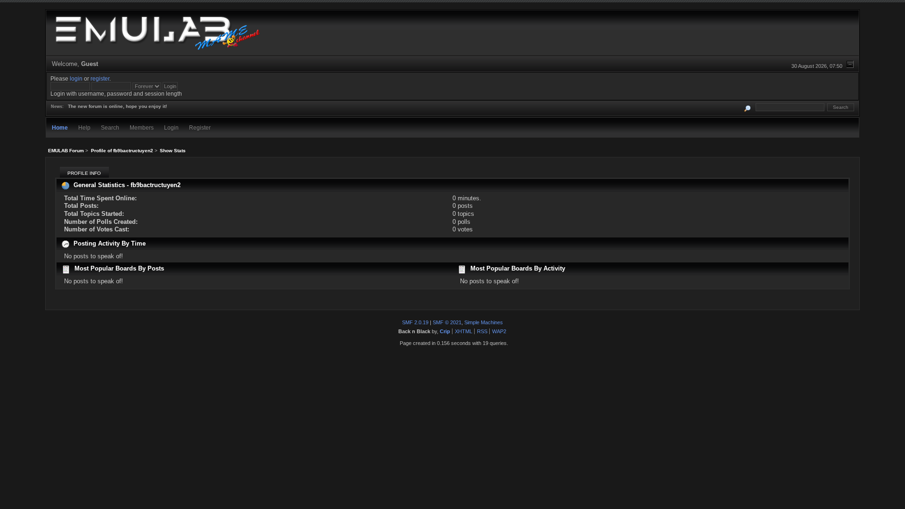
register (99, 78)
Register (200, 127)
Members (142, 127)
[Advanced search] (747, 107)
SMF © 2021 (447, 322)
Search (110, 127)
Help (84, 127)
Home (60, 127)
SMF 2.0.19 (415, 322)
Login (171, 127)
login (76, 78)
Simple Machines (483, 322)
